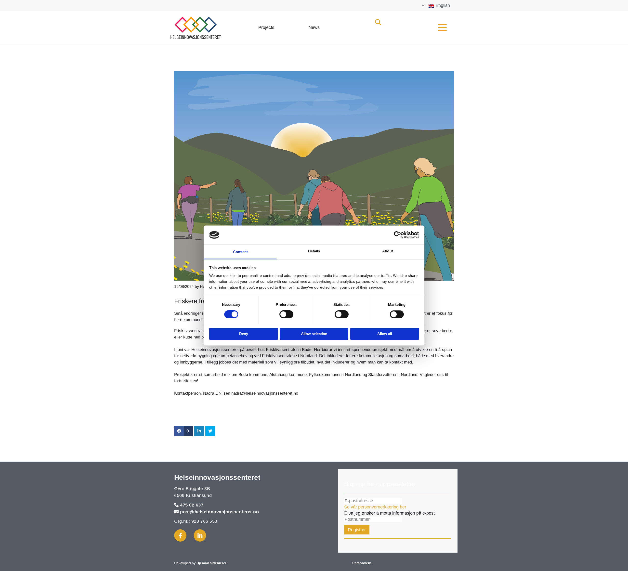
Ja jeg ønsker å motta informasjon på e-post (391, 513)
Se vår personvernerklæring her (375, 507)
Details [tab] (314, 251)
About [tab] (387, 251)
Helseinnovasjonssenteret (217, 477)
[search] (378, 22)
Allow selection (314, 334)
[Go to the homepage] (206, 28)
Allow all (384, 334)
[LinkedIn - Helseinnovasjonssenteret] (200, 535)
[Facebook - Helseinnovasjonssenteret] (180, 535)
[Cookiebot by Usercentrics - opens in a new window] (397, 235)
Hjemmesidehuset (211, 563)
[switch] (286, 314)
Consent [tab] (240, 252)
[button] (266, 28)
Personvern (361, 563)
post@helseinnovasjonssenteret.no (219, 511)
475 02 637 (191, 505)
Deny (243, 334)
